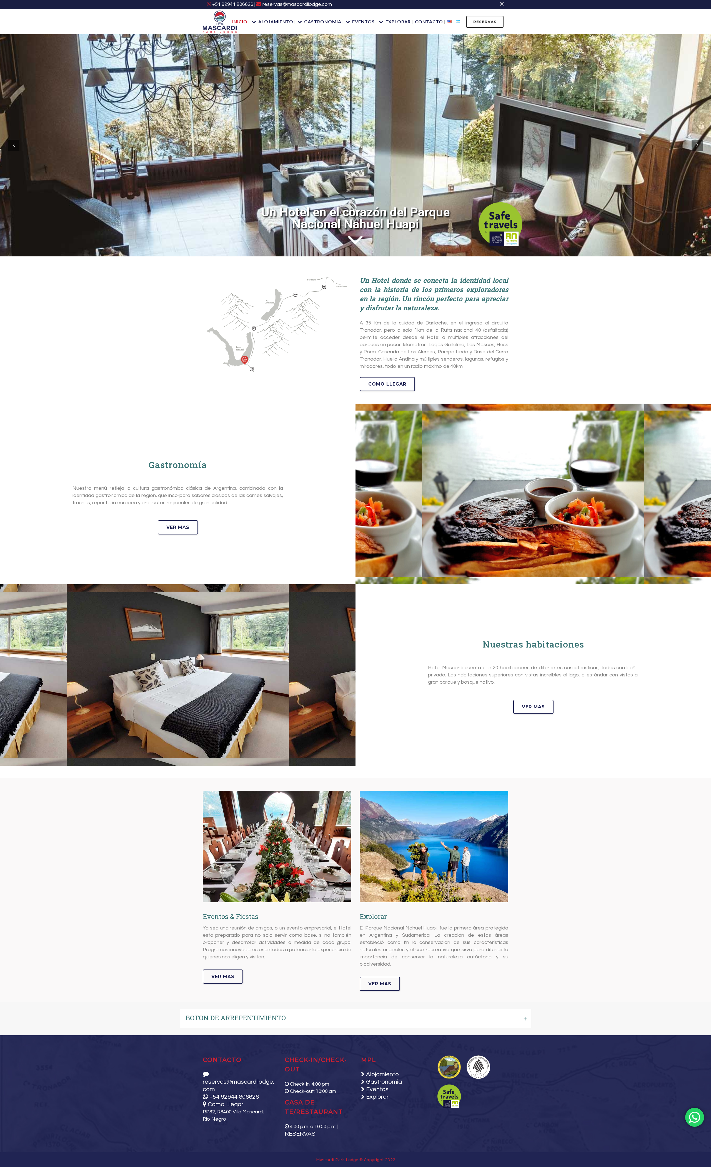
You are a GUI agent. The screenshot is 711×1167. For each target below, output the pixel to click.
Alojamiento (382, 1074)
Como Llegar (224, 1104)
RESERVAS (485, 21)
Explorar (377, 1097)
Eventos (377, 1089)
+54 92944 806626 (232, 4)
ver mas (177, 527)
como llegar (387, 384)
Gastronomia (383, 1082)
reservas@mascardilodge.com (296, 4)
